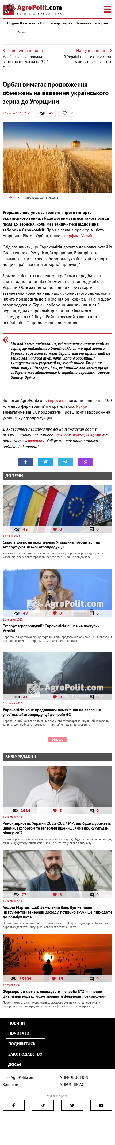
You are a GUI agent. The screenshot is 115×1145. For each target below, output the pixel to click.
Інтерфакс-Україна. (79, 235)
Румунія (83, 406)
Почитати (18, 1033)
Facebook (62, 435)
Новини (16, 1023)
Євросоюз (57, 400)
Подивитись (21, 1043)
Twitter (78, 435)
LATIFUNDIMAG (70, 1084)
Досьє (14, 1064)
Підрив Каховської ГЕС (26, 23)
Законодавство (25, 1054)
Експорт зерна (60, 23)
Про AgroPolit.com (18, 1077)
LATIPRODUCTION (72, 1077)
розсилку (36, 440)
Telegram (93, 435)
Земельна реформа (92, 23)
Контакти (10, 1084)
